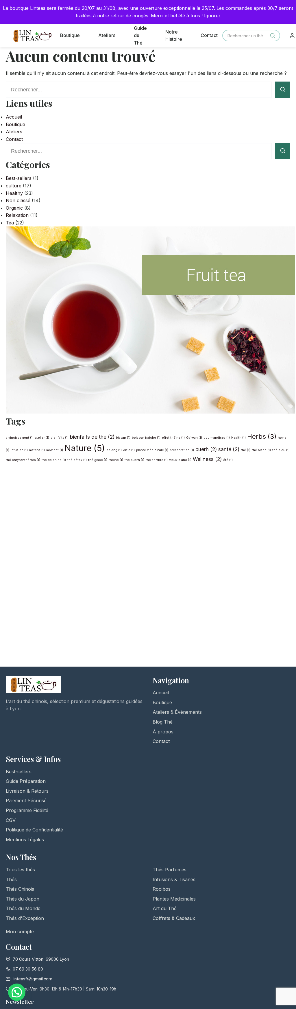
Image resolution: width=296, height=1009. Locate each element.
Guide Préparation (26, 781)
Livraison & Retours (27, 791)
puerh (206, 449)
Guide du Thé (140, 35)
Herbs (261, 436)
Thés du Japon (22, 899)
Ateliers (106, 35)
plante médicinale (152, 450)
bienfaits (60, 438)
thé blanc (261, 450)
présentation (182, 450)
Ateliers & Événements (177, 712)
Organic (14, 208)
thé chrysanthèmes (23, 460)
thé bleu (281, 450)
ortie (129, 450)
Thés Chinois (20, 889)
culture (13, 186)
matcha (37, 450)
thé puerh (134, 460)
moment (54, 450)
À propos (163, 732)
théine (116, 460)
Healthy (14, 193)
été (228, 460)
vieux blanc (180, 460)
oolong (114, 450)
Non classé (18, 200)
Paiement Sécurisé (26, 800)
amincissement (20, 438)
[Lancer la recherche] (282, 90)
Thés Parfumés (169, 870)
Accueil (14, 117)
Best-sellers (19, 178)
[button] (16, 992)
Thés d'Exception (25, 918)
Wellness (207, 459)
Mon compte (20, 931)
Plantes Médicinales (174, 899)
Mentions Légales (25, 839)
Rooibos (162, 889)
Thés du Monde (23, 908)
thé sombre (157, 460)
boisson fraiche (146, 438)
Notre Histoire (173, 35)
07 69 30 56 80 (28, 968)
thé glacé (97, 460)
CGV (11, 820)
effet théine (173, 438)
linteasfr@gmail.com (32, 978)
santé (228, 449)
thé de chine (54, 460)
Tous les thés (20, 870)
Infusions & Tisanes (174, 879)
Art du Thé (165, 908)
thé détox (77, 460)
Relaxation (17, 215)
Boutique (70, 35)
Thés (11, 879)
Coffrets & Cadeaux (174, 918)
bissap (123, 438)
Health (238, 438)
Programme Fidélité (27, 810)
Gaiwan (194, 438)
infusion (19, 450)
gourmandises (217, 438)
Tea (10, 223)
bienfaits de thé (92, 437)
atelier (42, 438)
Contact (209, 35)
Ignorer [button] (212, 16)
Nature (84, 448)
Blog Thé (163, 722)
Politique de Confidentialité (34, 830)
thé (245, 450)
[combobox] (251, 35)
